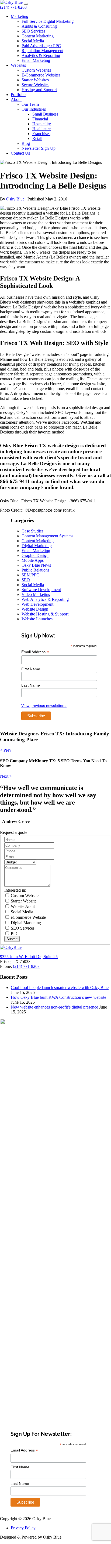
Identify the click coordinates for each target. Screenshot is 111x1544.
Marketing (19, 16)
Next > (6, 776)
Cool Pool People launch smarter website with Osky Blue (60, 987)
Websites (18, 65)
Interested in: (15, 890)
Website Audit (22, 906)
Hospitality (41, 124)
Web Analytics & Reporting (45, 599)
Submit (12, 939)
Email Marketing (36, 60)
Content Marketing (38, 36)
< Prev (5, 750)
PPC (14, 933)
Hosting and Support (39, 89)
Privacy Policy (23, 1528)
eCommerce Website (28, 917)
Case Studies (32, 531)
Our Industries (34, 109)
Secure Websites (35, 84)
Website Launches (37, 619)
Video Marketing (36, 594)
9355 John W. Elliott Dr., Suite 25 (29, 956)
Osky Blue (15, 199)
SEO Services (33, 31)
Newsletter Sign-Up (39, 148)
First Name (30, 669)
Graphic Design (35, 555)
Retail (37, 138)
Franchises (41, 133)
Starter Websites (35, 80)
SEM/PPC (30, 575)
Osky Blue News (36, 565)
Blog (26, 143)
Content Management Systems (47, 536)
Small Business (45, 114)
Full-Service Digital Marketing (48, 21)
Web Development (37, 604)
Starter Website (23, 901)
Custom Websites (36, 70)
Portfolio (18, 94)
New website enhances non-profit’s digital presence (54, 1007)
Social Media (33, 41)
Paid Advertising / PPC (41, 45)
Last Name (30, 685)
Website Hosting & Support (45, 614)
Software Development (41, 589)
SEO (26, 580)
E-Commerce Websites (41, 75)
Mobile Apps (33, 560)
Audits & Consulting (39, 26)
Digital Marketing (37, 545)
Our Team (30, 104)
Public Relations (35, 570)
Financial (40, 119)
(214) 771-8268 (13, 7)
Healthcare (41, 128)
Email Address (35, 652)
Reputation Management (42, 50)
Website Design (35, 609)
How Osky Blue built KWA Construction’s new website (58, 997)
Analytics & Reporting (41, 55)
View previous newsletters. (44, 705)
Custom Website (24, 895)
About (16, 99)
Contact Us (20, 153)
